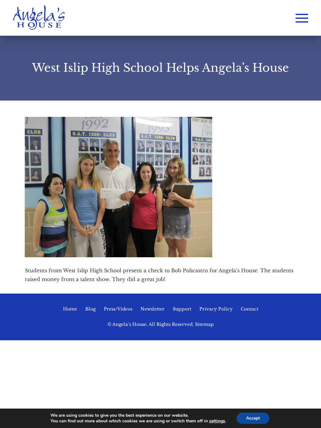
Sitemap (204, 324)
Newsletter (152, 309)
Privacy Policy (216, 309)
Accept (253, 418)
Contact (249, 309)
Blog (90, 309)
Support (182, 309)
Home (70, 309)
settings (217, 421)
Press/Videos (118, 309)
